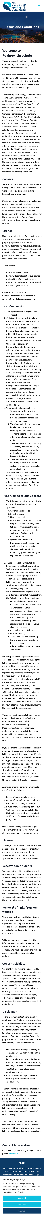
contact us (13, 1154)
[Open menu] (39, 6)
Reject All (22, 1211)
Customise (22, 1204)
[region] (22, 1196)
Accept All (22, 1198)
